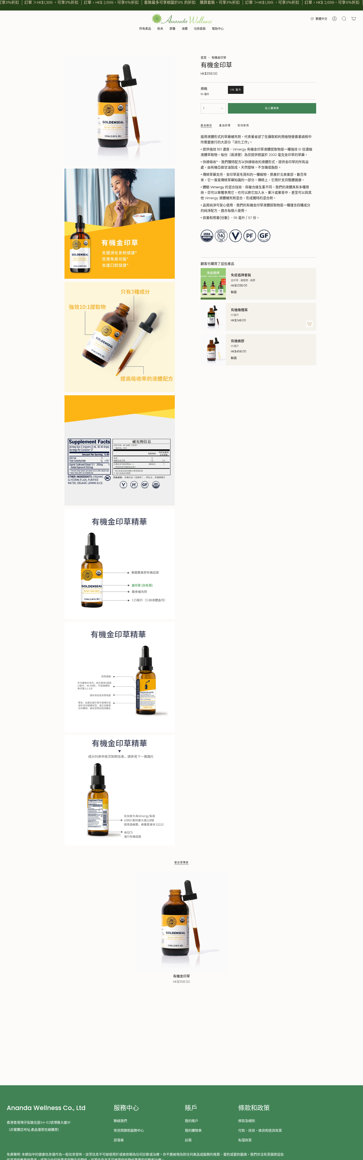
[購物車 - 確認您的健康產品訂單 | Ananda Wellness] (354, 18)
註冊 (188, 1140)
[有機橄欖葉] (213, 317)
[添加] (309, 324)
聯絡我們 (120, 1120)
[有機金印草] (181, 922)
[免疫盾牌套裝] (213, 284)
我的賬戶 (191, 1120)
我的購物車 (193, 1130)
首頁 (203, 57)
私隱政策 (245, 1140)
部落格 (119, 1140)
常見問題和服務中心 (129, 1130)
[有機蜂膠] (213, 349)
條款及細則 (246, 1120)
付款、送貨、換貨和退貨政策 (260, 1130)
